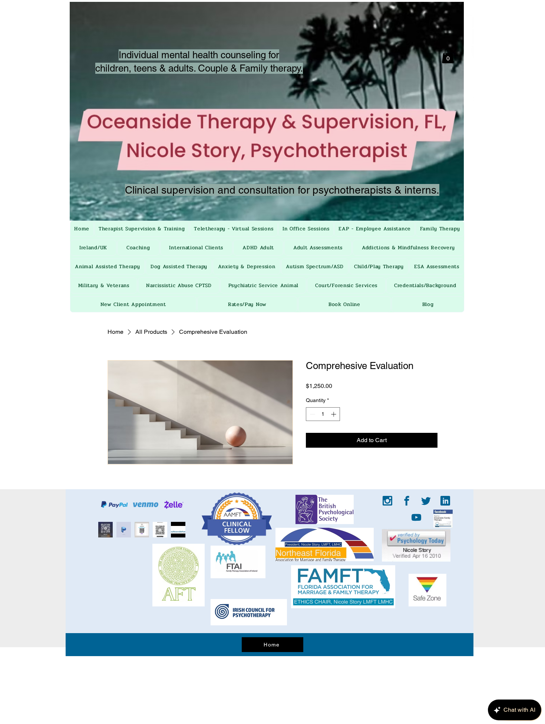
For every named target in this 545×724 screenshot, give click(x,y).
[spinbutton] (323, 414)
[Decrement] (311, 414)
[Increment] (334, 414)
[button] (448, 55)
